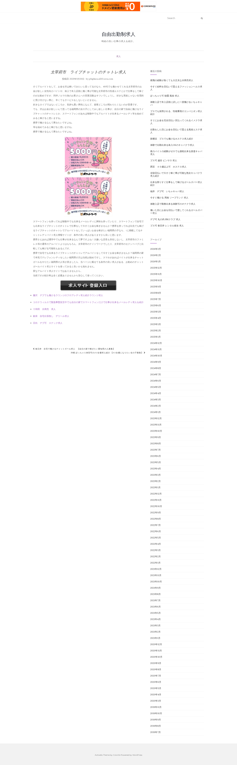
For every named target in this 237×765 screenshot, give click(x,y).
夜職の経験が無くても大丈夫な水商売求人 (171, 80)
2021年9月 (155, 587)
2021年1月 (155, 638)
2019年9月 (155, 719)
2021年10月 (156, 581)
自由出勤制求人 (118, 34)
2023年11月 (156, 424)
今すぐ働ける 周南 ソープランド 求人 (169, 197)
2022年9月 (155, 512)
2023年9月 (155, 437)
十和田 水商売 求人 (44, 309)
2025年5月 (155, 311)
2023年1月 (155, 487)
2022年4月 (155, 543)
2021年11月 (155, 575)
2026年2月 (155, 255)
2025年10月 (156, 280)
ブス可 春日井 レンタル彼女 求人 (167, 225)
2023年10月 (156, 430)
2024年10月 (156, 355)
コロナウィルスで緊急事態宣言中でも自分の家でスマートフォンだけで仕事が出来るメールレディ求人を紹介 (88, 302)
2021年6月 (155, 606)
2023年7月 (155, 449)
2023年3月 (155, 474)
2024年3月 (155, 399)
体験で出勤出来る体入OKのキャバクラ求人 (172, 145)
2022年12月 (156, 493)
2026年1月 (155, 261)
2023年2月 (155, 481)
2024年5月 (155, 387)
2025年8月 (155, 292)
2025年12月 (156, 267)
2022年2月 (155, 556)
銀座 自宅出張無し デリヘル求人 (51, 316)
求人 (118, 56)
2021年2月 (155, 631)
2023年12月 (156, 418)
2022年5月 (155, 537)
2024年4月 (155, 393)
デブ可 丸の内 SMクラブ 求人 (165, 219)
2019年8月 (155, 725)
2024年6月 (155, 380)
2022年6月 (155, 531)
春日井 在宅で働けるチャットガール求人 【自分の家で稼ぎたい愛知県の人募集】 (75, 349)
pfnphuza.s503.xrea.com (101, 79)
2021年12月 (156, 569)
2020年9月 (155, 663)
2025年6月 (155, 305)
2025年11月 (156, 274)
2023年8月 (155, 443)
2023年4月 (155, 468)
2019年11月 (156, 707)
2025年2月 (155, 330)
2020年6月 (155, 682)
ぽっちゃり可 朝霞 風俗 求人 (164, 95)
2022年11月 (156, 500)
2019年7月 (155, 732)
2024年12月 (156, 343)
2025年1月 (155, 336)
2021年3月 (155, 625)
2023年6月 (155, 456)
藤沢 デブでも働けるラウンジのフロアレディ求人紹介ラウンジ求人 (68, 295)
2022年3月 (155, 550)
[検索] (202, 18)
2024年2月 (155, 405)
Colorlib (116, 755)
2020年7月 (155, 675)
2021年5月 (155, 612)
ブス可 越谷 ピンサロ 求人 (163, 160)
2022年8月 (155, 518)
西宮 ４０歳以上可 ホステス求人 (168, 166)
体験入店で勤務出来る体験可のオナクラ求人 (172, 203)
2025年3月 (155, 324)
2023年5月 (155, 462)
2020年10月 (156, 656)
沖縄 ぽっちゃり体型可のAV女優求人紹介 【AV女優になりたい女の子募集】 (107, 352)
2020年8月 (155, 669)
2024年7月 (155, 374)
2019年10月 (156, 713)
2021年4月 (155, 619)
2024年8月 (155, 368)
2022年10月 (156, 506)
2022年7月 (155, 525)
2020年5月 (155, 688)
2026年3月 (155, 248)
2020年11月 (156, 650)
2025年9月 (155, 286)
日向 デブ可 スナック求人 (47, 323)
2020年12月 (156, 644)
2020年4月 (155, 694)
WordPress (137, 755)
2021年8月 (155, 594)
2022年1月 (155, 562)
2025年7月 (155, 299)
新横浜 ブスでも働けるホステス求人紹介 (171, 138)
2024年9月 (155, 361)
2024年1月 (155, 412)
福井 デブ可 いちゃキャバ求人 (167, 191)
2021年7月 (155, 600)
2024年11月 (156, 349)
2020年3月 (155, 700)
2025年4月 (155, 318)
